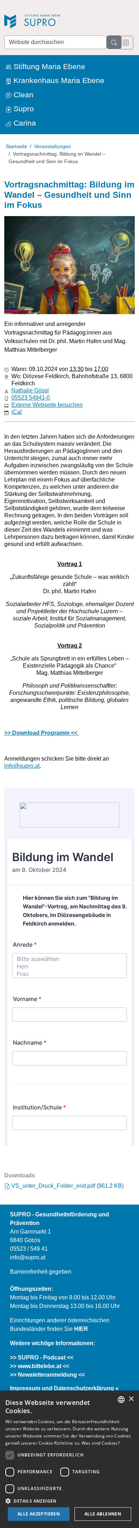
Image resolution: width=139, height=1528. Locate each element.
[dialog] (69, 1459)
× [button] (131, 1399)
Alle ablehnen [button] (102, 1514)
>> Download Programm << (41, 733)
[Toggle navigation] (125, 42)
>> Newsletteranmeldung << (47, 1375)
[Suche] (114, 42)
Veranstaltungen (52, 146)
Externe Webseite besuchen (47, 405)
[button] (69, 1500)
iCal (16, 412)
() (67, 1186)
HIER (81, 1329)
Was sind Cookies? (101, 1443)
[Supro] (54, 22)
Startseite (16, 146)
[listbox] (121, 1399)
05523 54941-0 (30, 398)
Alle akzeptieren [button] (38, 1514)
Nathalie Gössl (30, 390)
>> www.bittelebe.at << (39, 1366)
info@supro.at (22, 766)
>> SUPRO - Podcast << (41, 1357)
